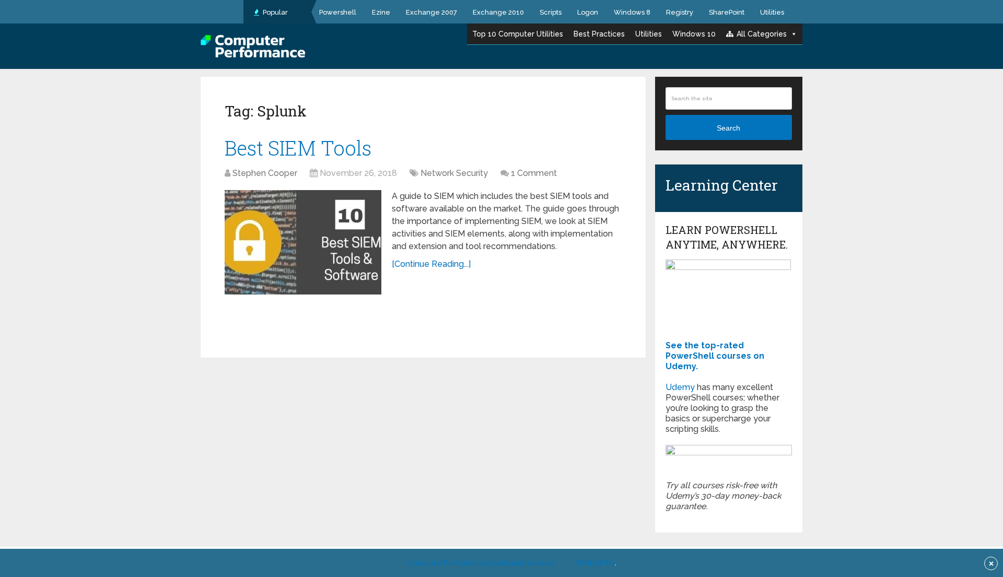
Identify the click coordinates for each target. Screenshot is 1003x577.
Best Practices (599, 34)
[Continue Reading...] (431, 264)
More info (596, 563)
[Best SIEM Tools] (303, 242)
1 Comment (534, 173)
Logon (587, 12)
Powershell (337, 12)
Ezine (381, 12)
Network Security (454, 173)
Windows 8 (632, 12)
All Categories (762, 34)
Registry (679, 12)
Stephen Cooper (264, 173)
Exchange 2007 (431, 12)
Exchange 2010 (498, 12)
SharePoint (726, 12)
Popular (274, 12)
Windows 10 (694, 34)
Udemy (680, 387)
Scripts (551, 12)
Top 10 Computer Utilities (517, 34)
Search (728, 128)
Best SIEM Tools (298, 148)
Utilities (772, 12)
